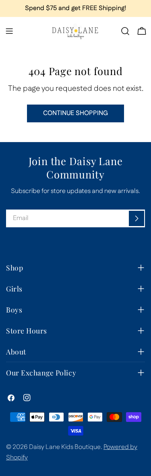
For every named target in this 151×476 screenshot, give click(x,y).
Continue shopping (75, 113)
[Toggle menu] (9, 31)
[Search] (125, 31)
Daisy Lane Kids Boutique (65, 447)
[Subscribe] (136, 218)
